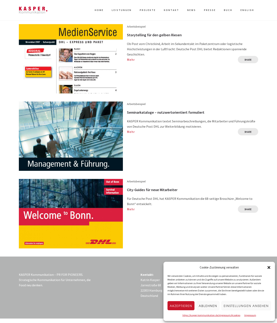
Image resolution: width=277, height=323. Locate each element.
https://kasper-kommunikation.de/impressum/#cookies (211, 315)
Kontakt (171, 10)
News (191, 10)
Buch (228, 10)
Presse (210, 10)
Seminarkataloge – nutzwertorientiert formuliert (165, 112)
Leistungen (122, 10)
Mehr (131, 59)
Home (99, 10)
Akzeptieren (181, 306)
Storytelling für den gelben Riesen (154, 35)
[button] (269, 267)
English (247, 10)
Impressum (250, 315)
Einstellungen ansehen (246, 306)
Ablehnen (208, 306)
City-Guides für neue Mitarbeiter (152, 189)
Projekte (148, 10)
